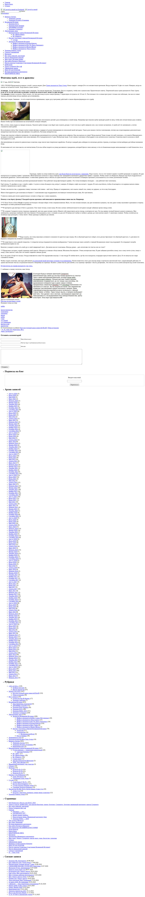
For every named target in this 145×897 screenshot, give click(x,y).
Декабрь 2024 (13, 425)
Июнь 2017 (12, 585)
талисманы (4, 311)
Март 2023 (12, 463)
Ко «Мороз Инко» (19, 34)
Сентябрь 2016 (14, 601)
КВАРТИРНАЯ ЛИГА (12, 73)
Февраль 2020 (13, 528)
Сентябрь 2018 (14, 559)
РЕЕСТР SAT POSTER (12, 70)
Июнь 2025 (12, 415)
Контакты (8, 54)
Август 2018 (13, 560)
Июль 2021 (12, 498)
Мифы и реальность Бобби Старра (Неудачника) (33, 718)
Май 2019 (12, 544)
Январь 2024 (13, 445)
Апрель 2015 (13, 631)
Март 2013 (12, 676)
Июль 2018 (12, 562)
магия (3, 315)
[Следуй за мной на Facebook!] (14, 9)
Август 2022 (13, 475)
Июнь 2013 (12, 670)
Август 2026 (13, 393)
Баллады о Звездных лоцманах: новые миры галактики (31, 792)
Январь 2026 (13, 402)
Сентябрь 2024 (14, 431)
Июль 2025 (12, 413)
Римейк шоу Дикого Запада (18, 878)
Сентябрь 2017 (14, 580)
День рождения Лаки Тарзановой (20, 880)
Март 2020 (12, 527)
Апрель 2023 (13, 461)
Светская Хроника (23, 752)
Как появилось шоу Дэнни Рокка (20, 862)
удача (2, 319)
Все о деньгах (13, 697)
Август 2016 (13, 603)
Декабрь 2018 (13, 553)
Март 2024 (12, 441)
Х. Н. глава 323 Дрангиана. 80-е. (13, 329)
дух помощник (6, 322)
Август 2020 (13, 518)
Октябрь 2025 (13, 408)
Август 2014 (13, 646)
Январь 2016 (13, 615)
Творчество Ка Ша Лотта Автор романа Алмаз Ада (26, 789)
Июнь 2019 (12, 543)
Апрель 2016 (13, 610)
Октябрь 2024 (13, 429)
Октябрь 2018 (13, 557)
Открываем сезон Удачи (21, 778)
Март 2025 (12, 420)
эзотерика (4, 313)
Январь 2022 (13, 488)
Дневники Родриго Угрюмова (19, 20)
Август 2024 (13, 433)
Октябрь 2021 (13, 493)
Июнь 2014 (12, 649)
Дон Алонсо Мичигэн (16, 820)
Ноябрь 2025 (13, 406)
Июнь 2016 (12, 607)
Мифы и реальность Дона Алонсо (24, 49)
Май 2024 (12, 438)
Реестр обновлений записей (14, 57)
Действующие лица (11, 31)
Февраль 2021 (13, 507)
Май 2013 (12, 672)
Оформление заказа (11, 68)
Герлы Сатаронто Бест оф (13, 66)
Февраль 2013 (13, 678)
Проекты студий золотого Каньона (20, 843)
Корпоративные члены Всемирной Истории (23, 33)
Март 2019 (12, 548)
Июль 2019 (12, 541)
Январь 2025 (13, 424)
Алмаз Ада (16, 791)
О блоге (7, 6)
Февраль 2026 (13, 401)
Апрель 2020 (13, 525)
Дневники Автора (15, 18)
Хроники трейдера (19, 700)
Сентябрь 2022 (14, 473)
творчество (4, 326)
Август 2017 (13, 582)
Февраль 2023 (13, 464)
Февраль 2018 (13, 571)
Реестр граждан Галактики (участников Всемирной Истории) (25, 63)
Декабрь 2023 (13, 447)
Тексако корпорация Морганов (23, 760)
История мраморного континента (16, 72)
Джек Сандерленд (7, 331)
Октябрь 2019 (13, 535)
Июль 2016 (12, 605)
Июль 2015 (12, 626)
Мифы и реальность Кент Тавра (27, 725)
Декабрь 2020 (13, 511)
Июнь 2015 (12, 628)
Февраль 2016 (13, 614)
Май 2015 (12, 630)
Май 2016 (12, 608)
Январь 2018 (13, 573)
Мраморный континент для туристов (21, 764)
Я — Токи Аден (14, 852)
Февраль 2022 (13, 486)
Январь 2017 (13, 594)
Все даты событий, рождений (15, 56)
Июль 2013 (12, 669)
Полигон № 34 (17, 773)
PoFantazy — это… (19, 811)
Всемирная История (11, 22)
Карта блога (9, 4)
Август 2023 (13, 454)
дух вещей (4, 320)
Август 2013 (13, 667)
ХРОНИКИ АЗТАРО (16, 27)
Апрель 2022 (13, 482)
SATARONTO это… (19, 813)
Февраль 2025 (13, 422)
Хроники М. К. (14, 24)
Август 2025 (13, 411)
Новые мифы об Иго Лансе (18, 885)
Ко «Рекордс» (17, 36)
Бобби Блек (8, 64)
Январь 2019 (13, 551)
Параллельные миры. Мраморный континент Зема (30, 817)
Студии (15, 40)
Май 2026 (12, 397)
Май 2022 (12, 480)
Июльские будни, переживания (19, 868)
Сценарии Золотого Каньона (22, 787)
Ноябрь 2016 (13, 598)
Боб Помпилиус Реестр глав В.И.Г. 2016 (22, 803)
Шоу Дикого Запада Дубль (18, 877)
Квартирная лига (18, 746)
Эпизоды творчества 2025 (17, 891)
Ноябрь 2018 (13, 555)
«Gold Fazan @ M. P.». (20, 782)
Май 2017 (12, 587)
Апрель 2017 (13, 589)
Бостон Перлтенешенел (20, 784)
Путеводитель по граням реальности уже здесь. (17, 266)
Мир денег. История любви (14, 59)
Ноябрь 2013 (13, 662)
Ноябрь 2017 (13, 576)
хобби (3, 306)
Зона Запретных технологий (22, 704)
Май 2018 (12, 566)
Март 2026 (12, 399)
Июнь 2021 (12, 500)
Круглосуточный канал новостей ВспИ (33, 328)
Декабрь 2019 (13, 532)
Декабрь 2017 (13, 575)
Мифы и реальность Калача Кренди (25, 43)
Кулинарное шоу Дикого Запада (19, 871)
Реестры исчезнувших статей (10, 301)
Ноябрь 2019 (13, 534)
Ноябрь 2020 (13, 512)
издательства (21, 732)
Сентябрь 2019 (14, 537)
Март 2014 (12, 654)
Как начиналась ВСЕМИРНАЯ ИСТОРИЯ (23, 827)
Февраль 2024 (13, 443)
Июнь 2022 (12, 479)
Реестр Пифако (22, 736)
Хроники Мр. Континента (17, 861)
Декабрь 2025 (13, 404)
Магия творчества (19, 689)
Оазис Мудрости (18, 776)
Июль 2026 (12, 395)
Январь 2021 (13, 509)
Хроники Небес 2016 (20, 711)
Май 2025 (12, 417)
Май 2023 (12, 459)
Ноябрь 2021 (13, 491)
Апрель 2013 (13, 674)
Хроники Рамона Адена (13, 50)
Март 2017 (12, 591)
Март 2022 (12, 484)
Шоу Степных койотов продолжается (21, 875)
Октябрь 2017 (13, 578)
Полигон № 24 (17, 771)
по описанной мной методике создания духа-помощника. (52, 261)
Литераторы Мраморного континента (21, 836)
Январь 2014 (13, 658)
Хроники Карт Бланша (16, 25)
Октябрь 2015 (13, 621)
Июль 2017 (12, 583)
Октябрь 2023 (13, 450)
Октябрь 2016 (13, 599)
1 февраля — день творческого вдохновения (23, 884)
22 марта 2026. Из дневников (18, 882)
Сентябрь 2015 (14, 622)
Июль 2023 (12, 456)
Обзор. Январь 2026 (15, 887)
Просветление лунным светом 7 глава (21, 864)
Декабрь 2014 (13, 638)
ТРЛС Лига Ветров (19, 762)
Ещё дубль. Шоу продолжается (19, 873)
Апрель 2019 (13, 546)
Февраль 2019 (13, 550)
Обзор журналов (53, 328)
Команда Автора (10, 17)
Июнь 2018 (12, 564)
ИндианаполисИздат (28, 734)
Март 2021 (12, 505)
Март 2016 (12, 612)
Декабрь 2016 (13, 596)
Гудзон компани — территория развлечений (27, 750)
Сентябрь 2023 (14, 452)
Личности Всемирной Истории (19, 41)
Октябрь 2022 (13, 472)
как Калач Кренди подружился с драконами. (74, 174)
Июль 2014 (12, 647)
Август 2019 (13, 539)
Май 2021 (12, 502)
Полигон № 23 (17, 769)
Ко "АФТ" (16, 753)
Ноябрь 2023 (13, 448)
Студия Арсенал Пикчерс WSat (23, 785)
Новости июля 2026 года (17, 869)
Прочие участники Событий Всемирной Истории (25, 38)
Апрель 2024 (13, 440)
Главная (7, 2)
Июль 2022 (12, 477)
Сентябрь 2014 (14, 644)
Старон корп (17, 759)
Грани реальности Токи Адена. (56, 85)
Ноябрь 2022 (13, 470)
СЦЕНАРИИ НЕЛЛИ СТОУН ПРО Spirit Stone (25, 866)
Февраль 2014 (13, 656)
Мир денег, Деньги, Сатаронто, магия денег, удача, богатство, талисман (33, 838)
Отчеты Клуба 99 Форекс (21, 698)
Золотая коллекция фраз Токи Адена (21, 739)
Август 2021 (13, 496)
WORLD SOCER (18, 688)
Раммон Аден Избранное (17, 775)
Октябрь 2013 (13, 663)
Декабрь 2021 (13, 489)
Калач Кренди (13, 829)
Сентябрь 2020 (14, 516)
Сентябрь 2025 (14, 409)
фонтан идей (5, 324)
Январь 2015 (13, 637)
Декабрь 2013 (13, 660)
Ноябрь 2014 (13, 640)
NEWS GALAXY (14, 691)
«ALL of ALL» (13, 686)
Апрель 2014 (13, 653)
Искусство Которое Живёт (18, 893)
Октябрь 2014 (13, 642)
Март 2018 (12, 569)
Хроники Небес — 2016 (21, 819)
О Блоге (11, 766)
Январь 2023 (13, 466)
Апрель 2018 (13, 567)
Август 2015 (13, 624)
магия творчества (7, 310)
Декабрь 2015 (13, 617)
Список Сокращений (12, 52)
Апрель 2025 (13, 418)
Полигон (12, 768)
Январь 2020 (13, 530)
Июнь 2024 (12, 436)
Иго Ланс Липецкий (15, 822)
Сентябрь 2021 (14, 495)
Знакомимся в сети (15, 737)
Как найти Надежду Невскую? (15, 61)
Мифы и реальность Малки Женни (24, 47)
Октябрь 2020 (13, 514)
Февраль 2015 (13, 635)
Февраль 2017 (13, 592)
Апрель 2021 (13, 504)
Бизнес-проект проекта (20, 815)
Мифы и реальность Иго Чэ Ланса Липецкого (28, 45)
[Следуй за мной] (31, 9)
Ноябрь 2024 (13, 427)
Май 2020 (12, 523)
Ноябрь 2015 (13, 619)
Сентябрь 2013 (14, 665)
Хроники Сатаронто (15, 29)
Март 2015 (12, 633)
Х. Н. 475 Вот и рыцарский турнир (20, 894)
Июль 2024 (12, 434)
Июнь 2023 (12, 457)
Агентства (20, 730)
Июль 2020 (12, 520)
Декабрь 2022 (13, 468)
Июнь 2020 (12, 521)
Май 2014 (12, 651)
